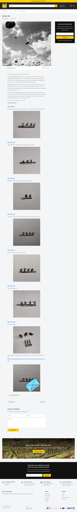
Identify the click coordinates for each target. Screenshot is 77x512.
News (11, 11)
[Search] (56, 6)
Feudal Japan (47, 495)
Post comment (13, 430)
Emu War (47, 501)
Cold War (47, 499)
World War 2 (47, 493)
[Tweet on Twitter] (12, 68)
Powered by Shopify (5, 507)
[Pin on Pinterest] (10, 68)
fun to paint (68, 485)
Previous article (12, 401)
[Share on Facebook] (8, 68)
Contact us (64, 499)
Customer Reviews (22, 11)
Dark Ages (47, 497)
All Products (4, 11)
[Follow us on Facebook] (26, 508)
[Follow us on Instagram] (29, 508)
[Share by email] (14, 68)
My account (62, 6)
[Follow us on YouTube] (31, 508)
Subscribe (65, 37)
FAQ (15, 11)
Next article (42, 401)
